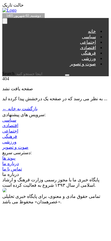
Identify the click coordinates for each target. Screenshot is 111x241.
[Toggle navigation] (4, 21)
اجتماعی (88, 42)
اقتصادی (88, 47)
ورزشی (89, 58)
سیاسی (89, 36)
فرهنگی (88, 53)
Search (9, 73)
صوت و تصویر (83, 63)
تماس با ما (12, 168)
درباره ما (10, 163)
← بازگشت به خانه (20, 108)
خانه (92, 31)
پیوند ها (8, 158)
